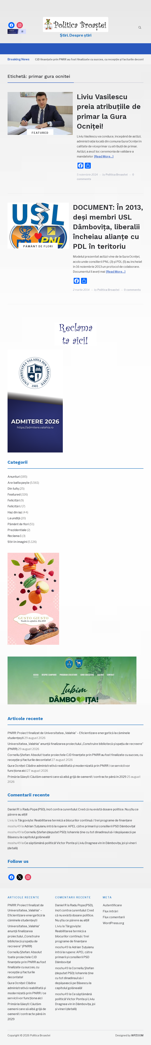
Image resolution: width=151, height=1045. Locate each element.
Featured (40, 132)
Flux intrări (110, 911)
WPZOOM (137, 1035)
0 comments (132, 289)
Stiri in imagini (17, 542)
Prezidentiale (17, 530)
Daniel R (13, 809)
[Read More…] (103, 156)
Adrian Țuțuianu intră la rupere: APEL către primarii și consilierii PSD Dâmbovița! (79, 826)
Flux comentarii (114, 917)
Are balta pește (18, 483)
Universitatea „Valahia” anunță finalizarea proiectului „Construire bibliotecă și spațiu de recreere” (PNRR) (24, 936)
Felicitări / (14, 506)
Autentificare (112, 905)
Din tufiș (13, 488)
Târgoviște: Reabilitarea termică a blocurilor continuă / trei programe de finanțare (75, 820)
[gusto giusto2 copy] (33, 599)
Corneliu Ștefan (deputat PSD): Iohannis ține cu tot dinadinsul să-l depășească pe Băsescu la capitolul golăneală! (74, 978)
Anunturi (14, 476)
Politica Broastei (117, 174)
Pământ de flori (38, 246)
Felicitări (14, 500)
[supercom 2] (72, 680)
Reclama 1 (15, 536)
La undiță (14, 518)
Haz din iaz (15, 512)
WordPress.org (113, 923)
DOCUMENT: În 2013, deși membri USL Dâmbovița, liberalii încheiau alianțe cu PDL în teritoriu (108, 227)
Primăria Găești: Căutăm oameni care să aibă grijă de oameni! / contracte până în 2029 (67, 777)
